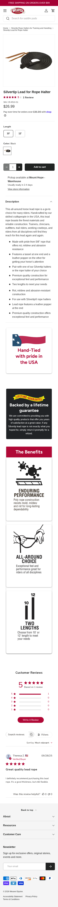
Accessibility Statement (12, 896)
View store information (19, 189)
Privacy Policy (31, 896)
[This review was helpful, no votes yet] (43, 794)
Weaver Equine (16, 891)
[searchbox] (17, 734)
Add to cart (40, 167)
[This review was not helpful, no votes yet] (49, 794)
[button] (53, 10)
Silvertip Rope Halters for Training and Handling (31, 28)
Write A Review (31, 719)
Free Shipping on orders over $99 (29, 3)
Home (5, 28)
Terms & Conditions (11, 899)
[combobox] (29, 18)
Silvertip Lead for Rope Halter (15, 30)
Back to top (27, 810)
